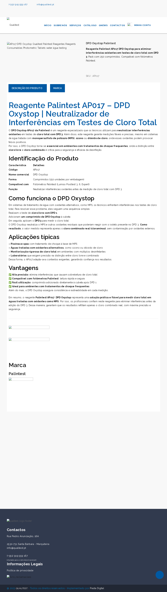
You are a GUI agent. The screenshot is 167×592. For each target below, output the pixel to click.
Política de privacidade (20, 570)
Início (47, 25)
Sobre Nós (60, 25)
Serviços (75, 25)
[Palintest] (21, 389)
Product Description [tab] (27, 88)
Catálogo (90, 25)
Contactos (117, 25)
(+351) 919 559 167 (18, 4)
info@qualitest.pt (45, 4)
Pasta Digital (97, 588)
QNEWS (103, 25)
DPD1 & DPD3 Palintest (77, 489)
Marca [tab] (57, 88)
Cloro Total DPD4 (22, 489)
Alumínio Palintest (125, 489)
